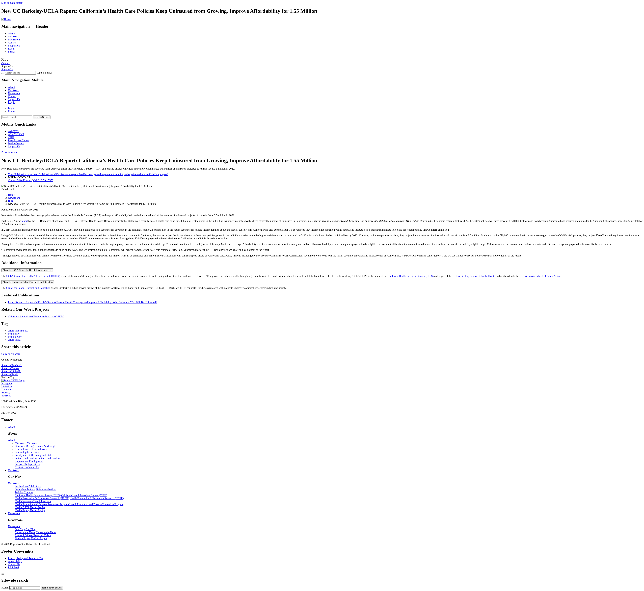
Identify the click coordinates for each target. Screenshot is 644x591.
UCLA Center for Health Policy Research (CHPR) (33, 276)
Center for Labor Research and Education (28, 288)
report (24, 221)
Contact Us (21, 467)
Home (11, 194)
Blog (10, 200)
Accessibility (15, 561)
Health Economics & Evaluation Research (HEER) (42, 498)
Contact (12, 42)
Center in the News (25, 532)
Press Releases (9, 152)
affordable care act (18, 330)
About (11, 33)
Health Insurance (24, 501)
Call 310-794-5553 (43, 180)
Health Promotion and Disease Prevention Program (42, 504)
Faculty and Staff (24, 455)
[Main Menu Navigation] (2, 58)
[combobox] (24, 588)
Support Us (14, 45)
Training (19, 492)
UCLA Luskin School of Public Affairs (540, 276)
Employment (21, 461)
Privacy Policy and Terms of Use (25, 558)
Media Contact (16, 143)
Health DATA (22, 507)
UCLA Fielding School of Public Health (473, 276)
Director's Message (25, 446)
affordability (14, 339)
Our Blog (20, 529)
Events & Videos (24, 535)
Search (11, 51)
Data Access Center (18, 140)
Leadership (20, 452)
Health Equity (22, 510)
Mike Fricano (20, 180)
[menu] (322, 92)
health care (13, 333)
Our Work (13, 36)
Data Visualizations (25, 489)
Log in (11, 48)
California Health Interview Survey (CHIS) (411, 276)
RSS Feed (13, 567)
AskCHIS (13, 131)
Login (11, 108)
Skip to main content (12, 2)
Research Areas (23, 449)
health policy (15, 336)
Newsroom (14, 39)
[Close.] (2, 574)
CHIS (11, 137)
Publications (21, 486)
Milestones (20, 443)
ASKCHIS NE (16, 134)
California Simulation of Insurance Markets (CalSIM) (36, 316)
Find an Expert (23, 538)
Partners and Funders (26, 458)
